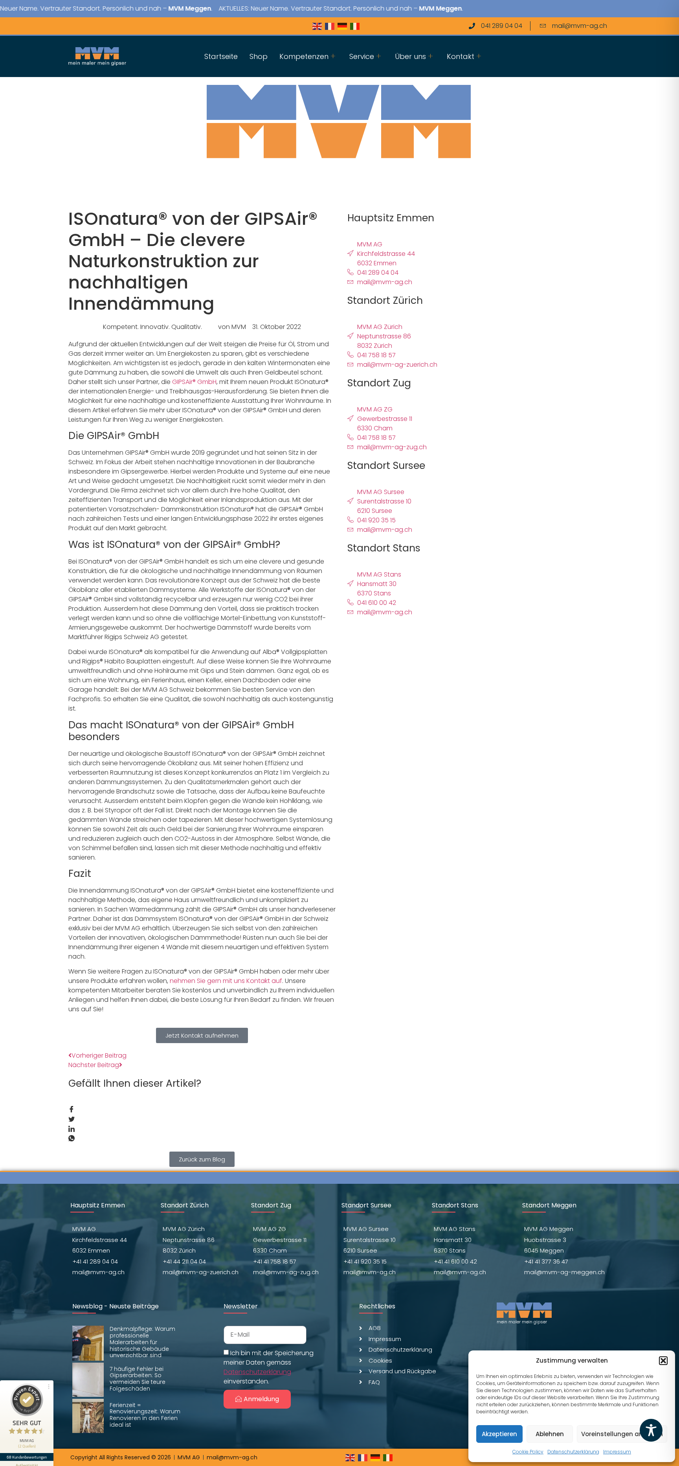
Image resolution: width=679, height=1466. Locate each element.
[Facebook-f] (71, 26)
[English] (318, 25)
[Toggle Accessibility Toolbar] (651, 1430)
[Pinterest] (117, 26)
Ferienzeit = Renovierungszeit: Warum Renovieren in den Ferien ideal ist (145, 1415)
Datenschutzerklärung (573, 1451)
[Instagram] (87, 26)
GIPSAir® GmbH (194, 381)
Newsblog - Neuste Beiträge (115, 1306)
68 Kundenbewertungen (27, 1457)
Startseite (221, 56)
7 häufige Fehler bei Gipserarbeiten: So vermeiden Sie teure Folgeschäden (137, 1379)
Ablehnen (550, 1434)
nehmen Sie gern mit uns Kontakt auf (226, 980)
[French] (331, 25)
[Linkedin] (102, 26)
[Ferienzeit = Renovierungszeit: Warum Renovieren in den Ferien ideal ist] (88, 1416)
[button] (663, 1361)
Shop (259, 56)
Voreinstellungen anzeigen (622, 1434)
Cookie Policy (527, 1451)
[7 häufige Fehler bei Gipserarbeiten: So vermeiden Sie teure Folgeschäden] (88, 1380)
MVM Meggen (158, 8)
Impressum (617, 1451)
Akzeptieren (499, 1434)
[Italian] (356, 25)
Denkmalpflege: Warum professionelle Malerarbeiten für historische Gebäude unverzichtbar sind (142, 1342)
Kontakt (460, 56)
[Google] (133, 26)
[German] (344, 25)
